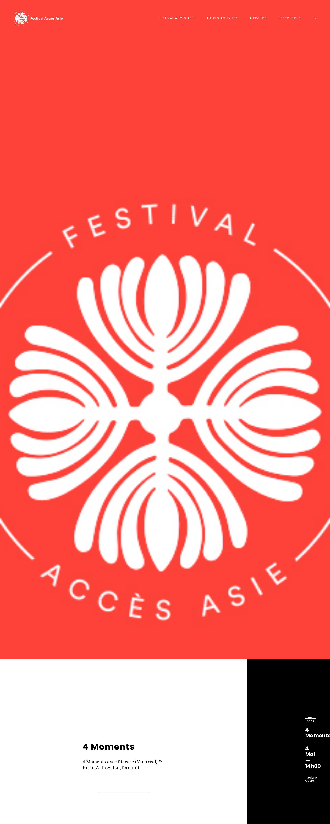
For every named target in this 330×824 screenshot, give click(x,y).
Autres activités (222, 18)
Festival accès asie (39, 18)
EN (315, 18)
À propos (258, 18)
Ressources (290, 18)
